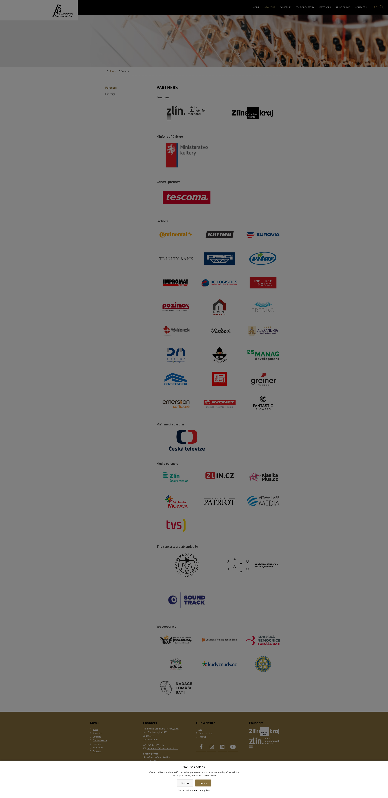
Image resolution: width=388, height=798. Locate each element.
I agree (203, 783)
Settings (185, 783)
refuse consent (192, 790)
